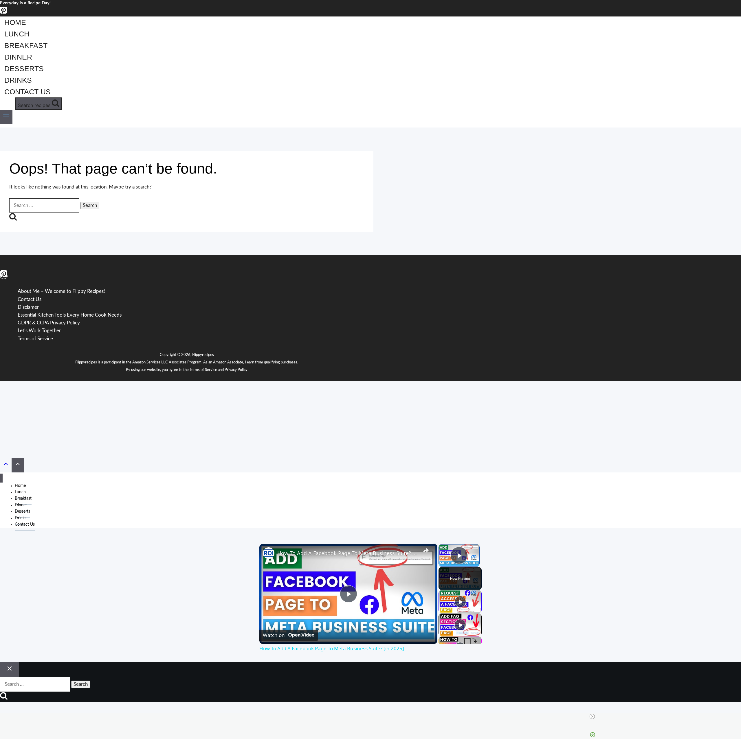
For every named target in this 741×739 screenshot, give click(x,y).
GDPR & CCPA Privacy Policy (49, 322)
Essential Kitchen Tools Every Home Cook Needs (70, 315)
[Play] (460, 601)
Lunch (16, 34)
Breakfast (25, 45)
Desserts (24, 68)
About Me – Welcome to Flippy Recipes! (61, 291)
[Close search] (9, 669)
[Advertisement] (370, 417)
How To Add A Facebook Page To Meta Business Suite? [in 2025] (347, 553)
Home (15, 22)
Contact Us (27, 92)
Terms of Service (203, 370)
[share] (426, 550)
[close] (592, 716)
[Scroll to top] (6, 465)
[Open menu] (6, 117)
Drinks (18, 80)
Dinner (18, 57)
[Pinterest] (3, 12)
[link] (268, 553)
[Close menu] (1, 478)
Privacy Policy (236, 370)
